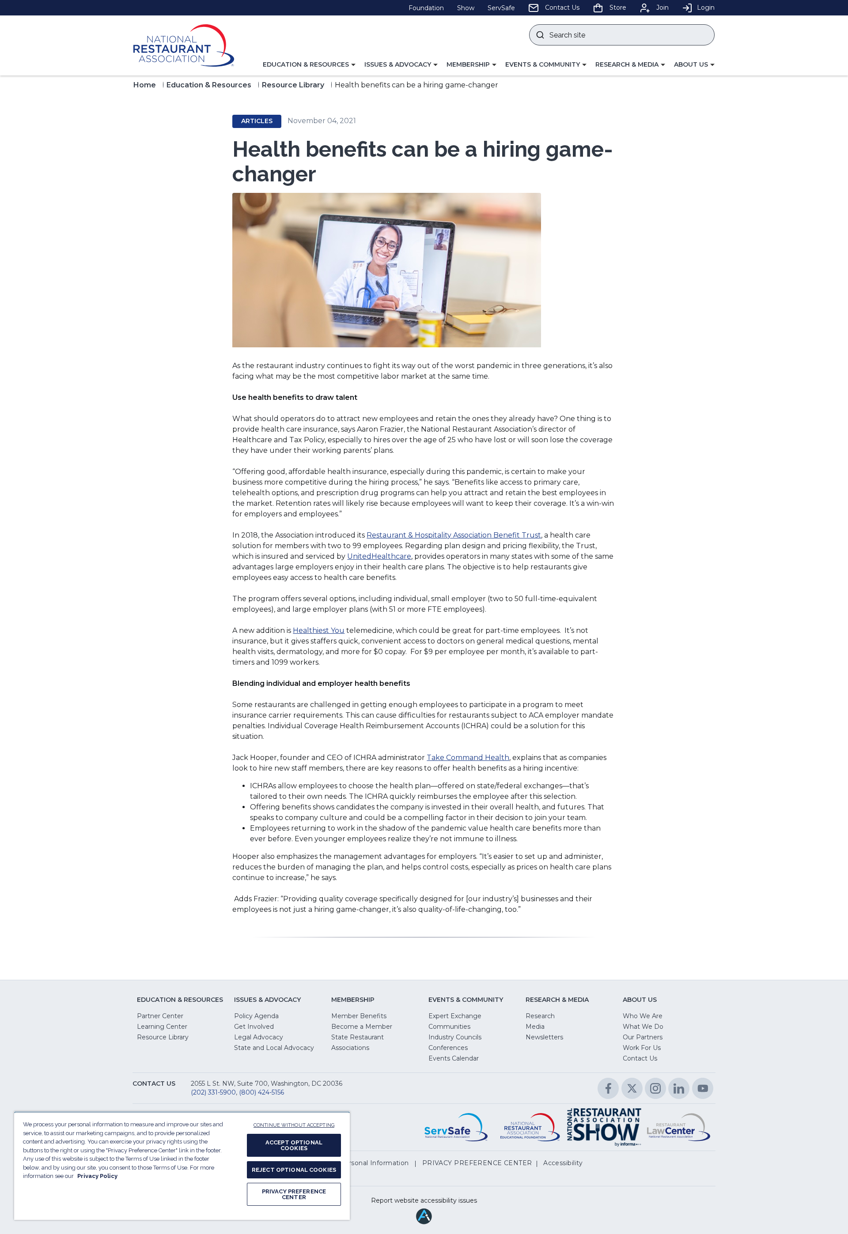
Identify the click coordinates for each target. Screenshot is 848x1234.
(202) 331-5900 (213, 1092)
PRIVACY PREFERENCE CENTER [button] (477, 1163)
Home (144, 85)
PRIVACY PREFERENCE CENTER (294, 1194)
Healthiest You (318, 630)
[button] (309, 64)
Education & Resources (209, 85)
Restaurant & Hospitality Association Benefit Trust (454, 535)
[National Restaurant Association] (183, 45)
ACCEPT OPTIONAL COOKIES (293, 1145)
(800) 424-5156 (261, 1092)
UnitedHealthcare (379, 556)
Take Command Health (468, 757)
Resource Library (293, 85)
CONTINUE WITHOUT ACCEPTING (294, 1125)
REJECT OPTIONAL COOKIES (294, 1169)
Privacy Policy (97, 1176)
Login (706, 7)
